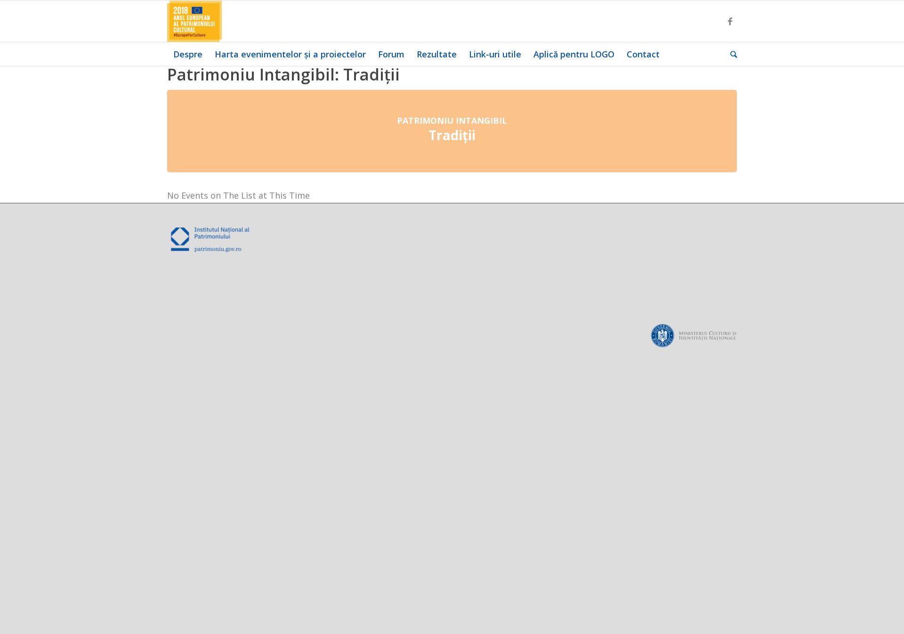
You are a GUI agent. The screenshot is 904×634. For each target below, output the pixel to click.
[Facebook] (730, 21)
